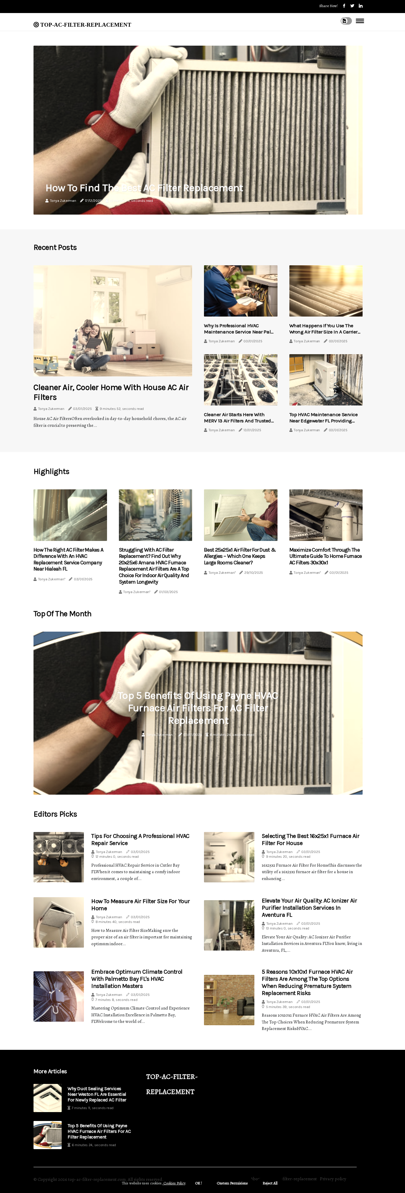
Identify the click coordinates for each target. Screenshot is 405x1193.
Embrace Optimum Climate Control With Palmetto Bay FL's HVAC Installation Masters (137, 978)
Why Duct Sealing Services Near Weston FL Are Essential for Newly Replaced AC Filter (97, 1094)
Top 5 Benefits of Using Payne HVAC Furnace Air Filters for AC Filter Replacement (198, 707)
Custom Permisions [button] (232, 1183)
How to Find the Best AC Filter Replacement (144, 188)
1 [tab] (198, 786)
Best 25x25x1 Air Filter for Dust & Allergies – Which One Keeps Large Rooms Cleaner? (240, 556)
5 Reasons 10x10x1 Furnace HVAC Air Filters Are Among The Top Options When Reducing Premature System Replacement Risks (307, 982)
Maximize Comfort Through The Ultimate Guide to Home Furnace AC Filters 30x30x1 (325, 556)
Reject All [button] (270, 1183)
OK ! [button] (198, 1183)
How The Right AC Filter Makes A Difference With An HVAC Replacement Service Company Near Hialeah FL (68, 559)
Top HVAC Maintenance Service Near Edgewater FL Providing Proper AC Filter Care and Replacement (323, 423)
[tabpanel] (198, 713)
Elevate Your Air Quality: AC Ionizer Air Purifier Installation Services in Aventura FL (309, 907)
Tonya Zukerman (63, 201)
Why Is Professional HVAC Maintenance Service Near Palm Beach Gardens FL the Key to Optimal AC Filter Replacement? (239, 334)
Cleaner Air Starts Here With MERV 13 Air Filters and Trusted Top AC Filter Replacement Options (237, 423)
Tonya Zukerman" (51, 579)
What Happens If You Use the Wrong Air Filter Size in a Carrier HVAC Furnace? (323, 331)
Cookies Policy (173, 1183)
